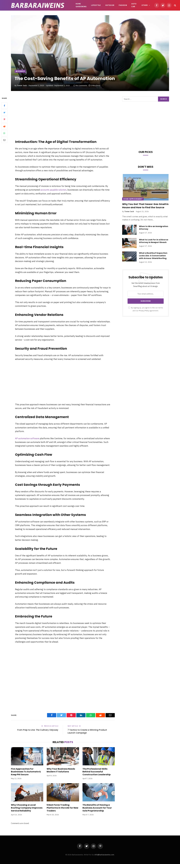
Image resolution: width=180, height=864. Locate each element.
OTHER (145, 5)
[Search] (175, 5)
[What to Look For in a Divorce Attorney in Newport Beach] (129, 243)
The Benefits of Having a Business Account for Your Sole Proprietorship (97, 808)
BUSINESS (20, 71)
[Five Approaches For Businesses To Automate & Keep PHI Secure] (27, 756)
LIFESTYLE (96, 5)
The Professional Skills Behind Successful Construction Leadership (96, 771)
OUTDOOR (109, 5)
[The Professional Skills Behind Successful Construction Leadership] (98, 756)
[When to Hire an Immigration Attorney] (129, 230)
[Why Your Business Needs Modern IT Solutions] (63, 756)
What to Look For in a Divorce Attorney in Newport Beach (153, 241)
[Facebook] (4, 106)
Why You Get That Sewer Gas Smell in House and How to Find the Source (145, 206)
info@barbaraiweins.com (104, 855)
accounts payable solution (53, 189)
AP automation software (27, 438)
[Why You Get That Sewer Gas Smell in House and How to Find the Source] (145, 187)
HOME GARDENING (81, 5)
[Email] (4, 140)
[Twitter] (4, 113)
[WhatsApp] (4, 133)
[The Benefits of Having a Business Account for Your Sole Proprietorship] (98, 792)
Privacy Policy (144, 311)
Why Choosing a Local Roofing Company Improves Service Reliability (26, 808)
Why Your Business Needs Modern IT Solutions (61, 770)
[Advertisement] (63, 116)
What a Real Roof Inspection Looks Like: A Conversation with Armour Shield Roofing (153, 256)
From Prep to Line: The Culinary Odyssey (37, 730)
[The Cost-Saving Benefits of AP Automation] (90, 53)
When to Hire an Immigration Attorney (153, 227)
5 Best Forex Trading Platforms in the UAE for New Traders (62, 808)
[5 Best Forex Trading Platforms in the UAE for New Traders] (63, 792)
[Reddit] (4, 126)
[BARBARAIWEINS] (37, 5)
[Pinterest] (4, 119)
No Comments (81, 85)
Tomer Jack (22, 85)
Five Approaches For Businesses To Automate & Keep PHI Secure (26, 771)
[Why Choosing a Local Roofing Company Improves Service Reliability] (27, 792)
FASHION (123, 5)
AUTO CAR (134, 5)
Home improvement (133, 199)
